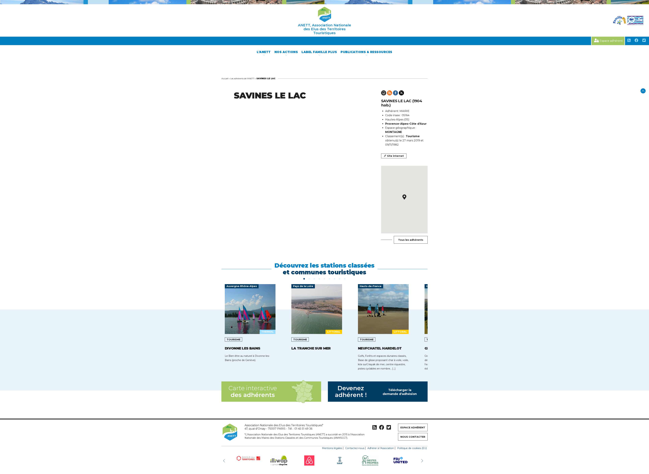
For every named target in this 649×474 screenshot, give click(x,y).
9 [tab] (344, 278)
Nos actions (286, 52)
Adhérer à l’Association (380, 448)
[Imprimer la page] (383, 92)
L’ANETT (264, 52)
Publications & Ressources (366, 52)
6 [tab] (329, 278)
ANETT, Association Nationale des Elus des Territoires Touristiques (324, 29)
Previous (224, 460)
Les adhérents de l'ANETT (242, 78)
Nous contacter (412, 436)
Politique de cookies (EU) (412, 448)
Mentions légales (332, 448)
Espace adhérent (611, 40)
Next (422, 460)
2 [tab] (309, 278)
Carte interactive (253, 391)
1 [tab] (304, 278)
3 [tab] (314, 278)
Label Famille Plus (319, 52)
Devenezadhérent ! (376, 391)
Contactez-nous (354, 448)
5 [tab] (324, 278)
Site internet (395, 155)
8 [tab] (339, 278)
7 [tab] (334, 278)
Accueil (224, 78)
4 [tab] (319, 278)
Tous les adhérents (410, 239)
